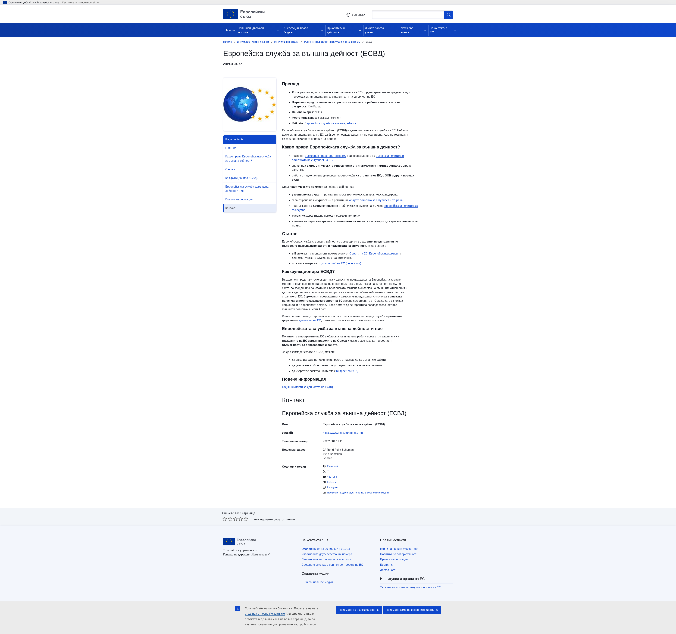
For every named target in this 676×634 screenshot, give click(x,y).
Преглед (230, 147)
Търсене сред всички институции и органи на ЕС (332, 41)
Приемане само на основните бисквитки (412, 609)
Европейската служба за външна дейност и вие (246, 188)
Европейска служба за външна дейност (330, 123)
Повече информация (239, 199)
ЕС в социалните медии (317, 582)
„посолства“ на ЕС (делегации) (341, 263)
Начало (230, 30)
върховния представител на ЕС (325, 155)
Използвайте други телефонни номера (327, 554)
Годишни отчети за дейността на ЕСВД (307, 387)
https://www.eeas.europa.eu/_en (343, 432)
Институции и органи (286, 41)
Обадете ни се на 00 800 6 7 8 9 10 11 (326, 548)
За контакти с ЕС (438, 30)
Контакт (230, 208)
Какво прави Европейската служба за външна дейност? (248, 158)
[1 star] (224, 519)
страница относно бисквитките (265, 613)
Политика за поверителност (398, 554)
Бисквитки (386, 564)
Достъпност (387, 569)
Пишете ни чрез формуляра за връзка (326, 559)
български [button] (358, 14)
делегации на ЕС (310, 320)
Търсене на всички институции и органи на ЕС (410, 587)
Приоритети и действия (336, 30)
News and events (407, 30)
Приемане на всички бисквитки (359, 609)
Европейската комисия (384, 253)
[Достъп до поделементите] (279, 30)
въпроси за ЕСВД (347, 370)
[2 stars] (227, 519)
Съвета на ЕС (358, 253)
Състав (230, 169)
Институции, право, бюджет (296, 30)
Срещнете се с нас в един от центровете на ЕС (332, 564)
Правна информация (394, 559)
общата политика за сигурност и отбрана (376, 200)
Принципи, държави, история (251, 30)
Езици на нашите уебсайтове (399, 548)
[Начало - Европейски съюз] (244, 14)
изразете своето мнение (277, 519)
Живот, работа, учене (375, 30)
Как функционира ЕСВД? (241, 177)
